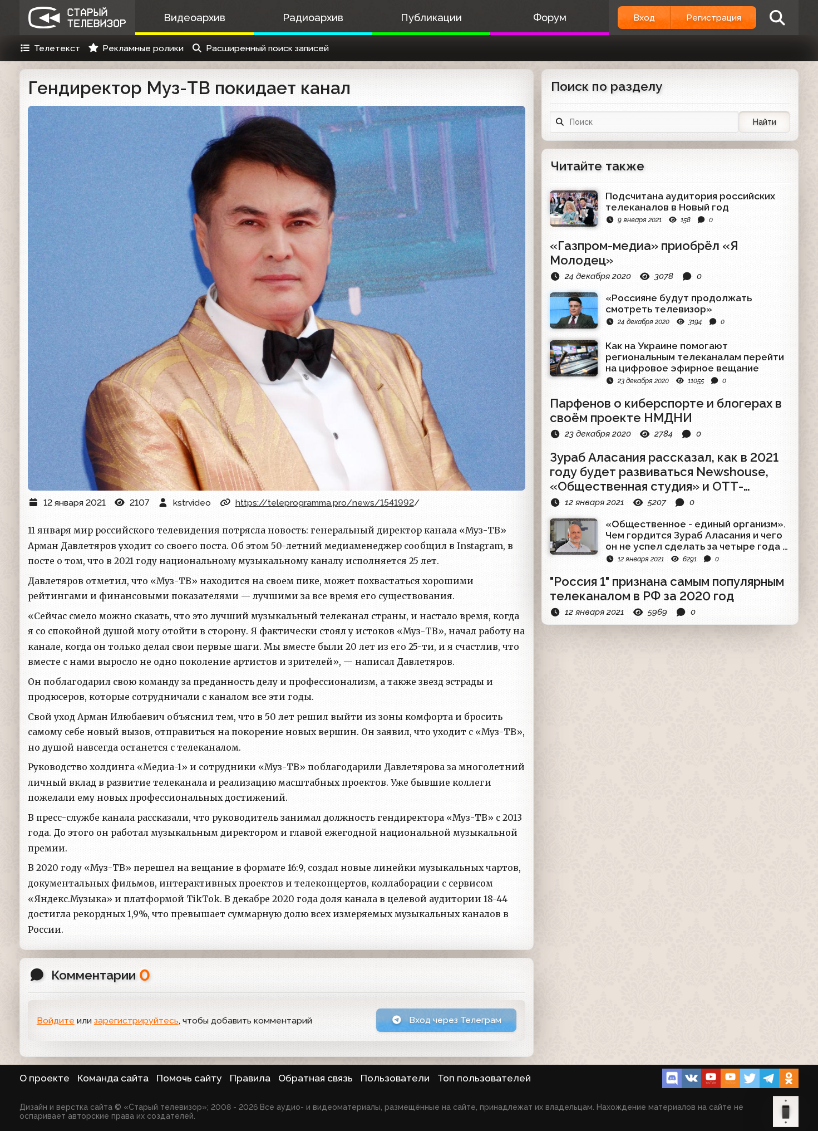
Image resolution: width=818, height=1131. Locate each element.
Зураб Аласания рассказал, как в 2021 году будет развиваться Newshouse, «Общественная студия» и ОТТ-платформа (664, 471)
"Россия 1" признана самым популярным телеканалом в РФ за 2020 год (667, 588)
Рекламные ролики (143, 48)
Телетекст (57, 48)
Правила (250, 1078)
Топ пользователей (484, 1078)
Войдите (56, 1020)
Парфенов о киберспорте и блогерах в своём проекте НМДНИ (666, 410)
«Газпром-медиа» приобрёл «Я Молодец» (644, 252)
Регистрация (713, 17)
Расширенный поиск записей (267, 48)
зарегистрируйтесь (136, 1020)
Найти (764, 121)
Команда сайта (113, 1078)
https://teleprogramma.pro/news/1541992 (324, 502)
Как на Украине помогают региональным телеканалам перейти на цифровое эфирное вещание (694, 357)
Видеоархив (194, 17)
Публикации (431, 17)
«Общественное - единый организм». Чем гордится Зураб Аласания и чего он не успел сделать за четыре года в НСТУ (696, 535)
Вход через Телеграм (454, 1020)
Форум (549, 17)
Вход (644, 17)
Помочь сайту (189, 1078)
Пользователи (395, 1078)
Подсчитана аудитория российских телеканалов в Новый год (690, 201)
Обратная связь (315, 1078)
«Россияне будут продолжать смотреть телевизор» (678, 303)
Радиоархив (313, 17)
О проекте (44, 1078)
